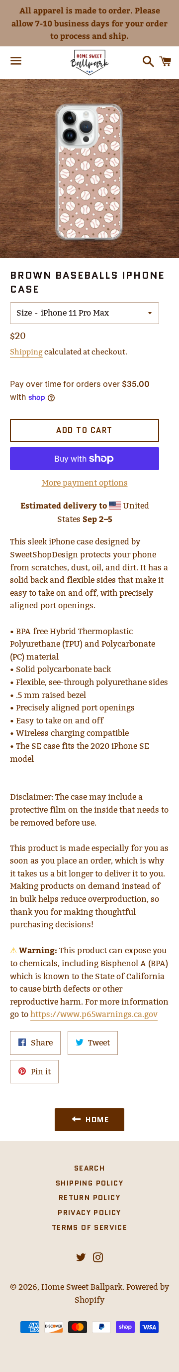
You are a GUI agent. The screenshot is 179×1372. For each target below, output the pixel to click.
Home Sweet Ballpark (81, 1287)
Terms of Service (89, 1227)
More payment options (85, 483)
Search (89, 1168)
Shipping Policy (89, 1183)
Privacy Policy (89, 1212)
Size (24, 313)
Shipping (26, 351)
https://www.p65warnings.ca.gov (94, 1014)
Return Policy (89, 1197)
